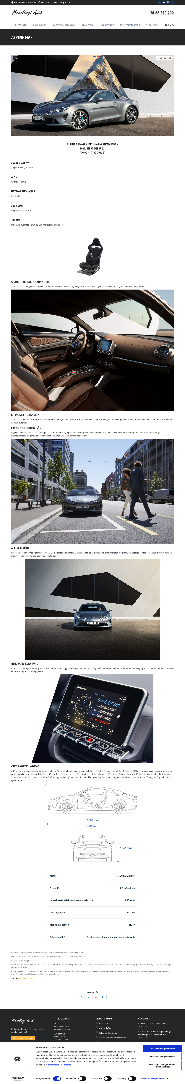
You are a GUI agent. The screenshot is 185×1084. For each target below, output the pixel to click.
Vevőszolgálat (105, 1028)
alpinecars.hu (26, 978)
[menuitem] (20, 25)
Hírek (16, 58)
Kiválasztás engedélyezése (162, 1056)
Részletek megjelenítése (152, 1079)
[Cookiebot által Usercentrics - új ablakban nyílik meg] (17, 1079)
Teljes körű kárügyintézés (110, 1033)
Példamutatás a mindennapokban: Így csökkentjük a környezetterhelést (154, 1033)
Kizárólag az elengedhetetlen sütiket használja (162, 1065)
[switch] (82, 1078)
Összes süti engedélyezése (162, 1048)
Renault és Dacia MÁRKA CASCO (152, 1023)
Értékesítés (104, 1023)
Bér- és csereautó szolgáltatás (112, 1037)
